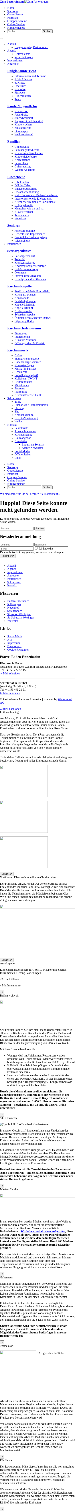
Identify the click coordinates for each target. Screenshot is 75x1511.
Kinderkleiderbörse (26, 156)
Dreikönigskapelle (25, 301)
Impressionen (15, 60)
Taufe (18, 401)
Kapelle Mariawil (25, 304)
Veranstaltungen (24, 57)
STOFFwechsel (24, 211)
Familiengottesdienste (27, 150)
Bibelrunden (22, 182)
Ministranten (22, 385)
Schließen (6, 874)
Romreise (20, 89)
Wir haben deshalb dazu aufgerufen (43, 1231)
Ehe (17, 411)
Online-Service (16, 24)
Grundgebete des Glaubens (30, 279)
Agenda (11, 50)
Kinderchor (21, 111)
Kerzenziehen (22, 159)
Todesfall (20, 259)
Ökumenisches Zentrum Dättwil (33, 317)
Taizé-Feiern (22, 215)
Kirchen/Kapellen (20, 286)
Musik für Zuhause (25, 368)
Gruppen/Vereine (17, 21)
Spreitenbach (14, 610)
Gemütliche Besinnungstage (31, 237)
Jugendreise (21, 114)
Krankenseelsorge (25, 262)
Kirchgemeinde (16, 27)
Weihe (18, 421)
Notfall (11, 7)
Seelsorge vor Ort (25, 256)
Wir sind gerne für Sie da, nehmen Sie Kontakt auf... (30, 493)
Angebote (13, 63)
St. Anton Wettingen (19, 614)
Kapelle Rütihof (24, 307)
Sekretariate (21, 428)
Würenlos (12, 620)
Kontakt (12, 424)
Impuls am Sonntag (33, 444)
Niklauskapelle (23, 311)
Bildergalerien (23, 95)
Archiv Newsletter (32, 447)
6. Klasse (20, 82)
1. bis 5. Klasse (23, 79)
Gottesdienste (15, 14)
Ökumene (20, 272)
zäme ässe (20, 218)
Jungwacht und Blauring (29, 121)
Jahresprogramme (25, 230)
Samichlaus (21, 163)
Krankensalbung (24, 414)
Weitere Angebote (25, 169)
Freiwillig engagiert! (26, 375)
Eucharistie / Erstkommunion (31, 404)
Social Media (22, 451)
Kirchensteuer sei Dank (28, 395)
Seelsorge (12, 11)
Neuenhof (13, 607)
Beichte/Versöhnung (26, 418)
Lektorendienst (23, 381)
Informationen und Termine (30, 76)
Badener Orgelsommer (28, 362)
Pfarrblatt (12, 17)
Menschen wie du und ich (29, 208)
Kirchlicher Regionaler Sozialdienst (35, 201)
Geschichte (21, 371)
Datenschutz (14, 646)
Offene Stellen (23, 454)
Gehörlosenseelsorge (26, 269)
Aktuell (11, 43)
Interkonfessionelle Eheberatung (33, 198)
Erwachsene (16, 177)
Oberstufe (20, 85)
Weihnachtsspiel (24, 134)
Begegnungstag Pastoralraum (31, 47)
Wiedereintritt (22, 240)
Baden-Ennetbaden (18, 601)
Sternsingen (21, 131)
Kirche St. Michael (25, 294)
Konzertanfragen (24, 365)
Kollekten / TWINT (26, 378)
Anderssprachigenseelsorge (30, 265)
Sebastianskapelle (25, 314)
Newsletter (21, 441)
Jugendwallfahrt (24, 117)
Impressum (13, 643)
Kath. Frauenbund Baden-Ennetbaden (36, 195)
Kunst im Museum (25, 340)
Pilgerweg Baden (24, 321)
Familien (13, 141)
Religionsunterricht (21, 71)
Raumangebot (23, 437)
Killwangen (14, 604)
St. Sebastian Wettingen (20, 617)
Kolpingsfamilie (24, 205)
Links (18, 457)
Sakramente (14, 398)
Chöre (18, 355)
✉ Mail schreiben (10, 673)
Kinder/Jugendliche (22, 106)
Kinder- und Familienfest (29, 153)
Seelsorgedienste (19, 251)
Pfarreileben (14, 243)
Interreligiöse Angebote (28, 275)
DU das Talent (23, 185)
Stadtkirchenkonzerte (27, 358)
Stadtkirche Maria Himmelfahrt (32, 291)
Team (18, 99)
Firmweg (20, 92)
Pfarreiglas (21, 391)
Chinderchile (22, 146)
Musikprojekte (23, 127)
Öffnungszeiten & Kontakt (30, 343)
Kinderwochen (23, 124)
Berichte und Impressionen (30, 234)
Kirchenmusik (17, 350)
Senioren (13, 225)
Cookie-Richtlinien (18, 649)
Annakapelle (22, 298)
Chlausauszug (23, 166)
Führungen (21, 333)
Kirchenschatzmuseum (24, 328)
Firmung (19, 408)
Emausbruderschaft (26, 188)
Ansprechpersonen (25, 431)
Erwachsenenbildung (27, 192)
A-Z (9, 639)
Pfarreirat (20, 388)
